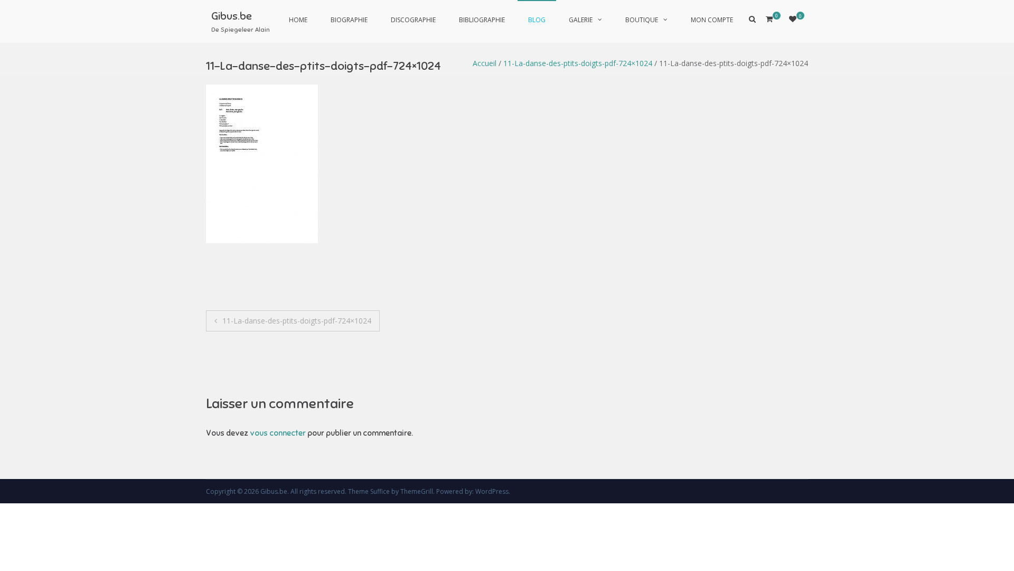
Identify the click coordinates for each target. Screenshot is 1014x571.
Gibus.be (231, 16)
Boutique (641, 19)
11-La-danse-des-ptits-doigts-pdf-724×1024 (577, 63)
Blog (537, 19)
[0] (792, 19)
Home (298, 19)
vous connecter (278, 433)
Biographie (349, 19)
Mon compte (712, 19)
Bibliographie (482, 19)
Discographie (413, 19)
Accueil (484, 63)
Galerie (581, 19)
